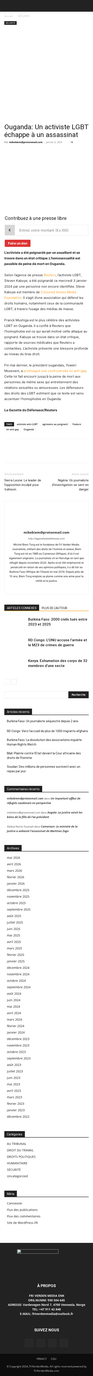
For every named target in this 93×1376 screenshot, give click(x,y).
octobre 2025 (16, 903)
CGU (53, 1359)
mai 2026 (13, 858)
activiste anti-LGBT (27, 424)
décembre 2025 (18, 890)
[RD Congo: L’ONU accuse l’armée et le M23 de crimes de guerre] (15, 645)
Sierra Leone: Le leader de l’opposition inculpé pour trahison (22, 484)
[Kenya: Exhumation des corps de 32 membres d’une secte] (15, 665)
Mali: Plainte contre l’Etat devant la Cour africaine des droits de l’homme (44, 756)
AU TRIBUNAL (16, 1144)
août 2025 (14, 916)
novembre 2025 (18, 896)
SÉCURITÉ (24, 16)
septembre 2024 (18, 987)
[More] (48, 152)
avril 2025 (14, 942)
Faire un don (17, 243)
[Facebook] (8, 152)
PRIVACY (42, 1359)
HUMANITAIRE (17, 1163)
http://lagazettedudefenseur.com (46, 538)
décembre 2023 (18, 1039)
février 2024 (15, 1026)
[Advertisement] (46, 74)
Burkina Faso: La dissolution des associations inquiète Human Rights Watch (44, 742)
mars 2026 (14, 870)
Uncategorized (17, 1176)
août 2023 (14, 1065)
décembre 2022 (18, 1116)
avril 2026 (14, 864)
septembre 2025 (18, 909)
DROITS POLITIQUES (21, 1157)
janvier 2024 (16, 1032)
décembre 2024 (18, 968)
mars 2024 (14, 1019)
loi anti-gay (12, 429)
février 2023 (15, 1104)
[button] (7, 6)
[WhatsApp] (38, 152)
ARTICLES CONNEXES (22, 608)
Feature (76, 424)
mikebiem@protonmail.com (26, 142)
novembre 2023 (18, 1045)
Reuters (50, 275)
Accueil (8, 16)
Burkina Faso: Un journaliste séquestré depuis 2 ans (42, 721)
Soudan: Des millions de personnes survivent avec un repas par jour (43, 769)
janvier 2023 (16, 1110)
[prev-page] (7, 681)
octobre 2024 (16, 981)
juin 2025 (13, 929)
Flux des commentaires (23, 1216)
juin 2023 (13, 1078)
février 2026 (15, 877)
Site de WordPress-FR (22, 1223)
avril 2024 (14, 1013)
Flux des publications (22, 1210)
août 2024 (14, 993)
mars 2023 (14, 1097)
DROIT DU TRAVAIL (20, 1150)
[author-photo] (46, 526)
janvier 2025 (16, 961)
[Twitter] (18, 152)
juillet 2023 (15, 1071)
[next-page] (14, 681)
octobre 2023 (16, 1052)
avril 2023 (14, 1091)
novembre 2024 (18, 974)
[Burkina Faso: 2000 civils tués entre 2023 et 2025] (15, 624)
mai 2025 (13, 935)
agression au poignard (55, 424)
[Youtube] (55, 588)
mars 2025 (14, 948)
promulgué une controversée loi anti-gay (55, 371)
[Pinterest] (28, 152)
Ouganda (29, 429)
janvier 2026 (16, 883)
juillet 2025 (15, 922)
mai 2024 (13, 1006)
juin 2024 (13, 1000)
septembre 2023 (18, 1058)
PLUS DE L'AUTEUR (54, 608)
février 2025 (15, 955)
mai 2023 (13, 1084)
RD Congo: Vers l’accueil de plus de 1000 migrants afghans (47, 731)
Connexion (14, 1203)
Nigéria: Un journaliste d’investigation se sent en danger (70, 484)
